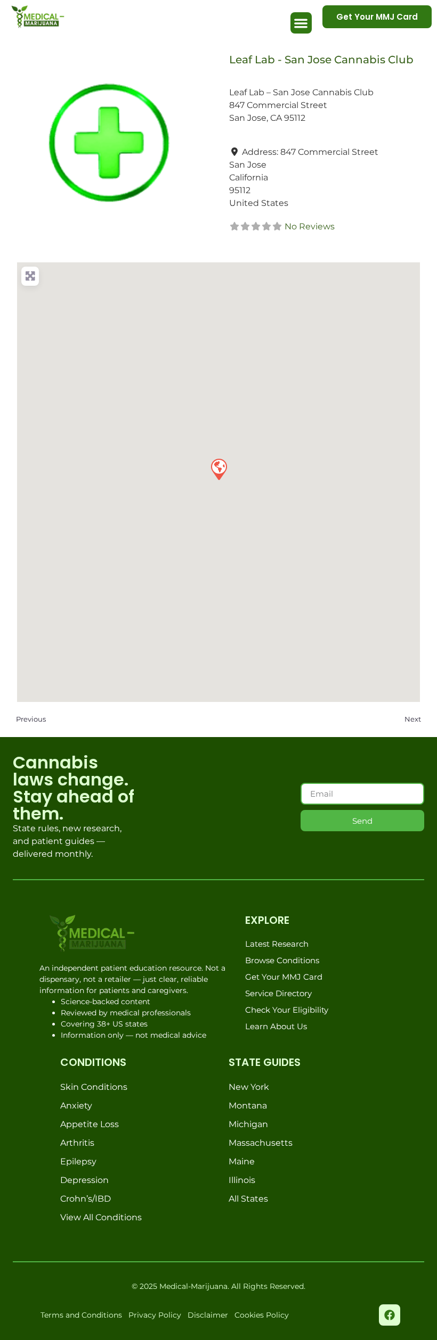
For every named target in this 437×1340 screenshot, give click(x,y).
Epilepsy (78, 1161)
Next (412, 719)
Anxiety (76, 1106)
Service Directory (278, 993)
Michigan (248, 1124)
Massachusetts (261, 1143)
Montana (248, 1106)
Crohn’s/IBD (85, 1199)
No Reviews (310, 226)
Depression (84, 1180)
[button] (301, 23)
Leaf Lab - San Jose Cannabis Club (321, 59)
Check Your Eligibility (286, 1010)
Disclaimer (208, 1315)
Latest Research (277, 944)
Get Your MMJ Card (283, 977)
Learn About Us (276, 1026)
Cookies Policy (261, 1315)
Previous (31, 719)
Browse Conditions (282, 960)
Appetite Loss (89, 1124)
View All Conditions (101, 1217)
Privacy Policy (154, 1315)
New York (249, 1087)
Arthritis (77, 1143)
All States (248, 1199)
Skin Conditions (93, 1087)
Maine (242, 1161)
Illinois (242, 1180)
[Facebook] (389, 1315)
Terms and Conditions (81, 1315)
